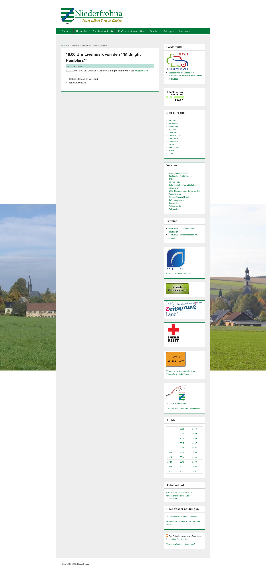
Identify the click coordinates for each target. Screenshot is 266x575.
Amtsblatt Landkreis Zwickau (178, 273)
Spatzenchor (174, 203)
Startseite (66, 31)
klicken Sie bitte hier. (179, 539)
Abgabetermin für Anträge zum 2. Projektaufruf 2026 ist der (185, 75)
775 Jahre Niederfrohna (176, 403)
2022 (169, 466)
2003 (194, 461)
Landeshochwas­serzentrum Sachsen (181, 516)
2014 (182, 457)
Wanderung (173, 126)
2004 (194, 457)
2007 (194, 443)
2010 (194, 428)
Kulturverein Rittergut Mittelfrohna (183, 185)
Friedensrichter (175, 135)
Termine (154, 31)
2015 (182, 452)
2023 (169, 461)
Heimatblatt (81, 31)
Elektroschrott (171, 498)
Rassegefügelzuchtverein (179, 197)
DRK (171, 179)
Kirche (171, 144)
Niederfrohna (83, 564)
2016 (182, 447)
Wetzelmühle (141, 70)
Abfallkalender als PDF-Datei (178, 495)
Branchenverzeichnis (103, 31)
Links (171, 153)
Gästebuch (173, 141)
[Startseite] (92, 22)
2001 (194, 471)
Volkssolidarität (175, 205)
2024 (169, 457)
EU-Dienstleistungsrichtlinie (131, 31)
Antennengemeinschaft (178, 173)
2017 (182, 443)
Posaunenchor (175, 193)
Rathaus (172, 120)
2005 (194, 452)
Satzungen (168, 31)
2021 (169, 471)
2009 (194, 433)
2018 (182, 438)
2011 (182, 471)
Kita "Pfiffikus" (174, 147)
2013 (182, 461)
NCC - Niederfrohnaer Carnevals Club (185, 191)
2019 (182, 433)
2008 (194, 438)
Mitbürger (173, 129)
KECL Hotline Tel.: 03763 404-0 (179, 492)
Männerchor (174, 187)
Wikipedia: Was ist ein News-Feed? (180, 544)
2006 (194, 447)
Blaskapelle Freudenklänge (180, 175)
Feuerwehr (173, 132)
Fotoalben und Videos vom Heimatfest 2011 (184, 408)
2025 (169, 452)
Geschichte (173, 138)
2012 (182, 466)
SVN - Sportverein (176, 199)
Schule (171, 150)
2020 (182, 428)
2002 (194, 466)
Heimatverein (174, 181)
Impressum (184, 31)
